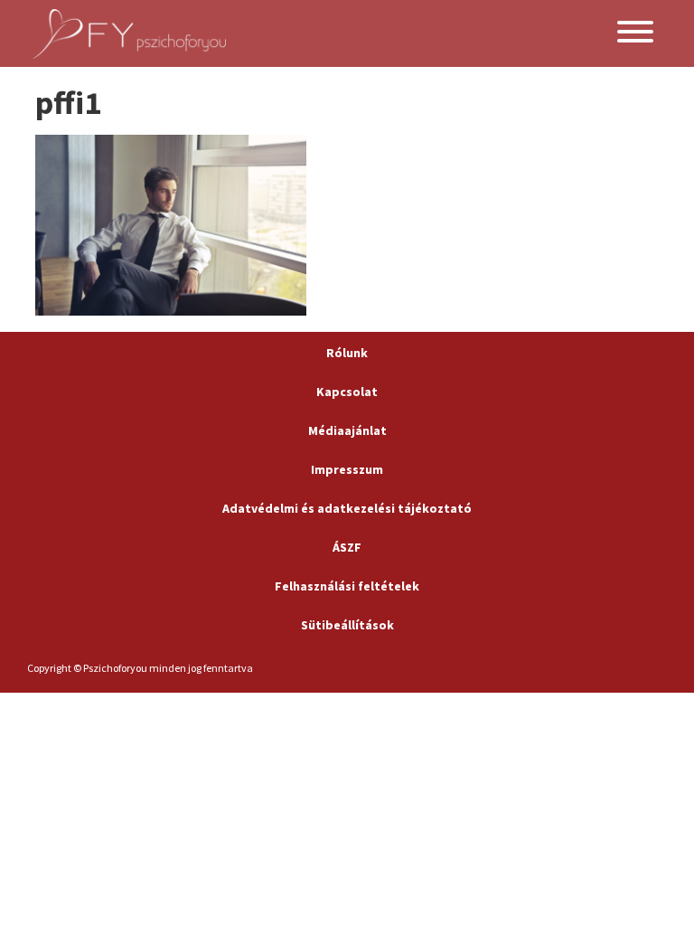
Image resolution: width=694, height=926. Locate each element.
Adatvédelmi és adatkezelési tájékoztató (347, 508)
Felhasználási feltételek (347, 586)
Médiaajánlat (347, 430)
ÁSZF (347, 547)
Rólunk (347, 353)
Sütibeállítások (347, 625)
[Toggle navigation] (635, 34)
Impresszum (347, 469)
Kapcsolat (347, 391)
